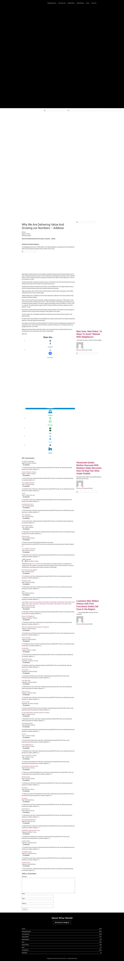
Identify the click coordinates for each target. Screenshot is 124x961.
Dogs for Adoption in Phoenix (29, 755)
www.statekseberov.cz (27, 744)
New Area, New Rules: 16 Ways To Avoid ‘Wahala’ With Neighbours (89, 334)
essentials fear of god (27, 504)
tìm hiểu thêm (25, 648)
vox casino (24, 787)
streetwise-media (80, 350)
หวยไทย (24, 734)
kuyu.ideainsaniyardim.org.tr (29, 819)
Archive (87, 3)
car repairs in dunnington (28, 461)
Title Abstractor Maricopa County (30, 766)
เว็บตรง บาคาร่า (26, 691)
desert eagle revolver (27, 525)
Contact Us (93, 3)
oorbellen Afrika (26, 841)
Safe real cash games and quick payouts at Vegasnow (35, 627)
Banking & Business (52, 3)
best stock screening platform (29, 570)
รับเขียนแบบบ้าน (26, 862)
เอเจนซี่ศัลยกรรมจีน (27, 851)
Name (23, 893)
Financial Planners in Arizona (29, 472)
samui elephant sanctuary (28, 482)
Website (24, 903)
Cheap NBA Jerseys (27, 659)
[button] (62, 922)
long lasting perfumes (27, 723)
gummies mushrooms (35, 563)
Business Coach (26, 777)
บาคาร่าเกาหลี (25, 702)
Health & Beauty (80, 3)
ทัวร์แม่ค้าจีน (25, 669)
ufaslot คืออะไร (26, 809)
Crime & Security (62, 3)
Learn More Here (26, 680)
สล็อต (23, 591)
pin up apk (24, 798)
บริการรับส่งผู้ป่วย (26, 515)
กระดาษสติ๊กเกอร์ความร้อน (29, 548)
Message (24, 876)
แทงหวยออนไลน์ (26, 637)
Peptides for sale (26, 580)
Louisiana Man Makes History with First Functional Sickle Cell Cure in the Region (87, 605)
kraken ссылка (25, 536)
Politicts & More (71, 3)
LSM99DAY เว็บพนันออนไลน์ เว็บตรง (31, 830)
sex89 (23, 493)
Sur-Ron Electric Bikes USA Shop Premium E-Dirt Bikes (35, 712)
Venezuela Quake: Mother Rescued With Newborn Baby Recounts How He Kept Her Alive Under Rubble (88, 468)
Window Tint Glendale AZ (28, 616)
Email (23, 898)
